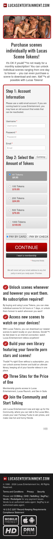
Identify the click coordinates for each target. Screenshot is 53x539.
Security (41, 491)
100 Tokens (17, 188)
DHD (26, 496)
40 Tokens (17, 176)
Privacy (30, 491)
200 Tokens (17, 199)
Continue (26, 247)
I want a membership (26, 255)
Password (11, 132)
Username (11, 121)
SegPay (44, 496)
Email (9, 143)
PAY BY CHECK (38, 236)
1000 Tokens (18, 223)
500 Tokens (17, 211)
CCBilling (18, 496)
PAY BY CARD (17, 236)
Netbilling (34, 496)
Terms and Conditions (13, 491)
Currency (41, 156)
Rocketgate (16, 498)
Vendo (6, 498)
